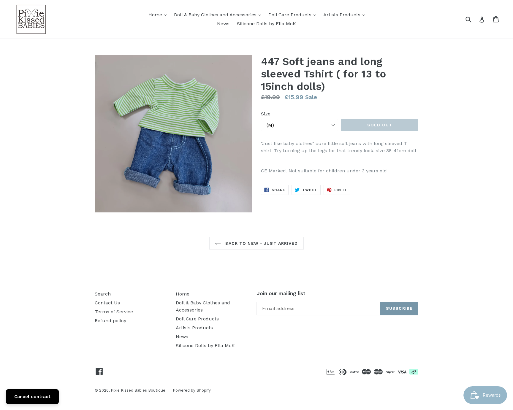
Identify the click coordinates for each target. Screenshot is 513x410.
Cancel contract (32, 396)
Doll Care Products (293, 15)
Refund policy (110, 320)
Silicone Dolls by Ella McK (266, 23)
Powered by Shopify (192, 390)
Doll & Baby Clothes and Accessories (219, 15)
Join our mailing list (280, 293)
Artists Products (345, 15)
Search (103, 294)
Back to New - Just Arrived (261, 243)
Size (265, 114)
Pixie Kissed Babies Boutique (138, 390)
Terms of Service (114, 311)
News (223, 23)
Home (159, 15)
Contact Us (107, 303)
